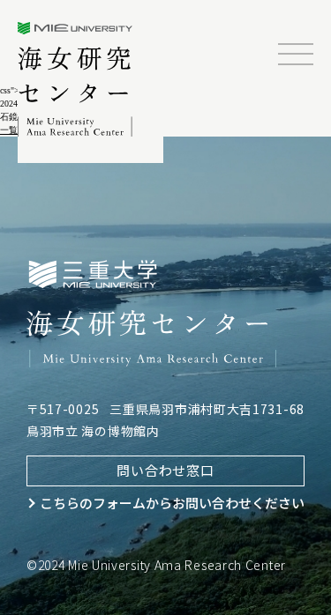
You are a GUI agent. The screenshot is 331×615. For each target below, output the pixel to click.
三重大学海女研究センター (76, 79)
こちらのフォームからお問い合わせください (172, 502)
